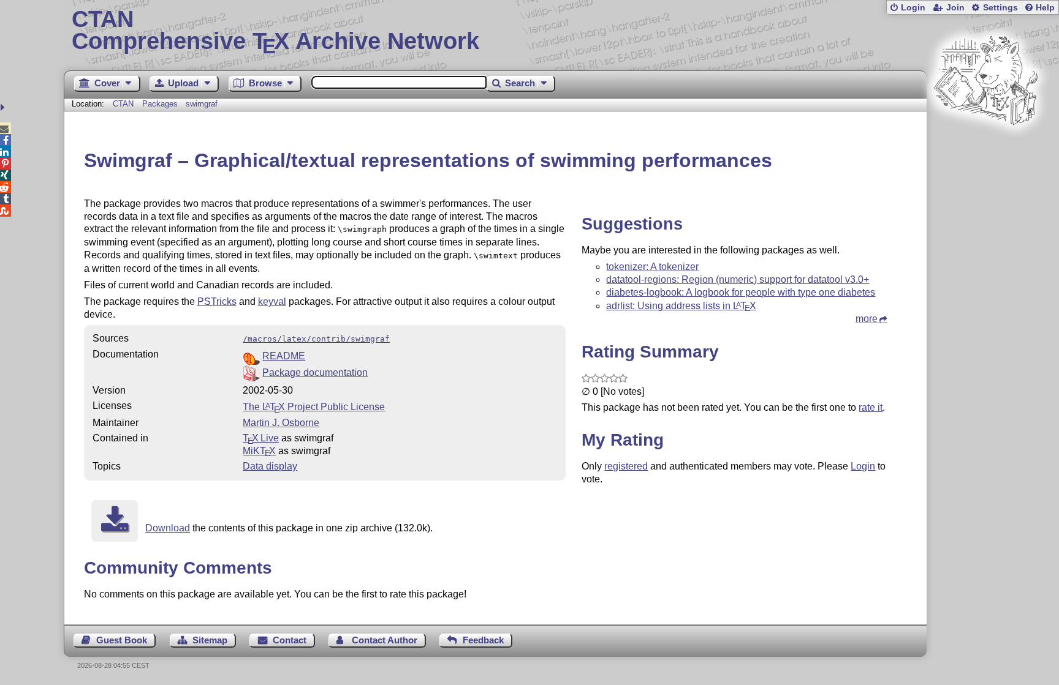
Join (955, 7)
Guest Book (121, 640)
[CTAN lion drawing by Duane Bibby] (985, 148)
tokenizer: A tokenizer (652, 266)
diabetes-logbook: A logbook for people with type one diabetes (740, 292)
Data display (270, 466)
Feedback (483, 640)
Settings (1000, 7)
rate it (870, 407)
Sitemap (209, 640)
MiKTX (259, 451)
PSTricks (217, 301)
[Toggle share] (4, 107)
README (283, 356)
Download (167, 528)
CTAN (123, 103)
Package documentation (315, 372)
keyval (272, 301)
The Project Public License (314, 407)
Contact (289, 640)
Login (913, 7)
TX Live (261, 438)
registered (626, 466)
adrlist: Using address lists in (681, 306)
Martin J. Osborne (281, 422)
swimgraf (202, 103)
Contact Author (384, 640)
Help (1045, 7)
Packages (161, 103)
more (867, 318)
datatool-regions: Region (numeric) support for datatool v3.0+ (737, 279)
